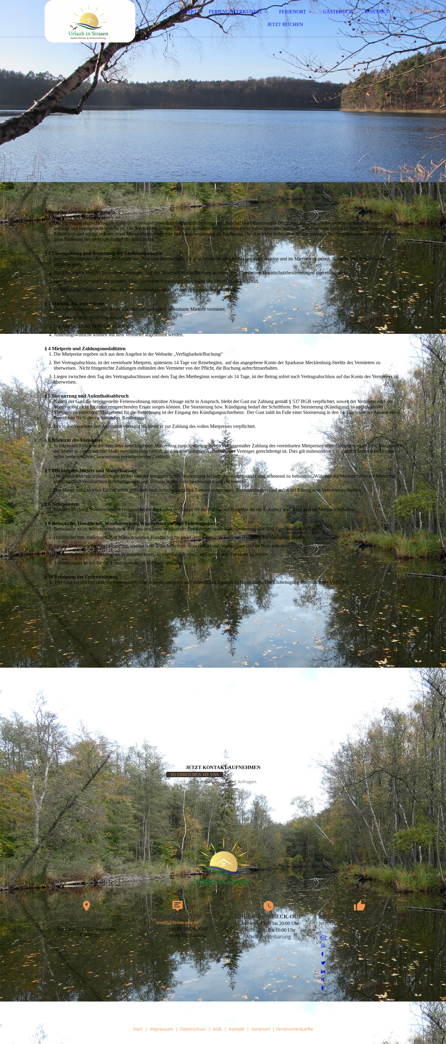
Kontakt (236, 1029)
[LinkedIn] (323, 971)
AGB (217, 1029)
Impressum (161, 1029)
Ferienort (261, 1029)
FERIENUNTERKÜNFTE (235, 11)
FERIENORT (292, 11)
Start (138, 1029)
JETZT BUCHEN (285, 24)
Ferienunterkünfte (294, 1029)
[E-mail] (323, 937)
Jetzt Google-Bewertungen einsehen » (359, 926)
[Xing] (323, 979)
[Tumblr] (322, 988)
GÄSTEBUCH (338, 11)
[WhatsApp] (323, 945)
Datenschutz (193, 1029)
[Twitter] (323, 962)
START (189, 11)
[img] (98, 21)
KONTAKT (377, 11)
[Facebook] (322, 954)
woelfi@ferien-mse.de (177, 922)
